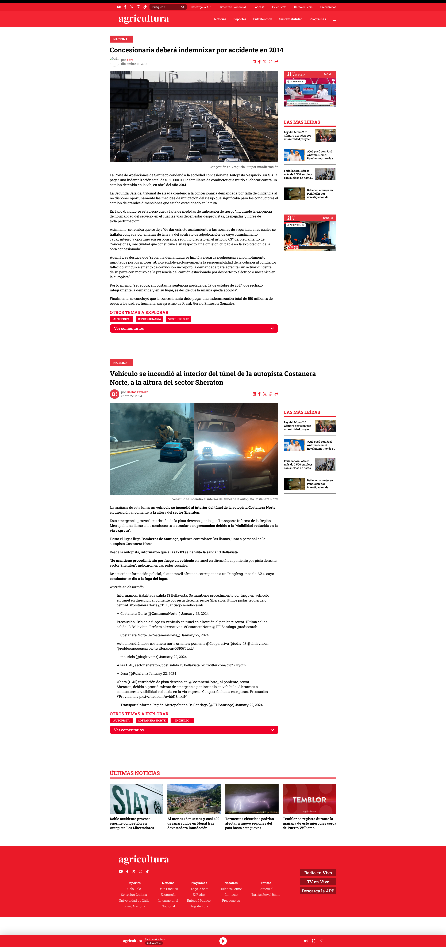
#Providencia (127, 696)
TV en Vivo (279, 7)
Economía (168, 894)
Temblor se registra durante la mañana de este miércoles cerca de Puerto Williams (309, 823)
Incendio (182, 720)
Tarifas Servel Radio (265, 894)
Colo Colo (134, 889)
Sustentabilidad (291, 19)
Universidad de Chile (134, 900)
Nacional (121, 39)
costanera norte (152, 720)
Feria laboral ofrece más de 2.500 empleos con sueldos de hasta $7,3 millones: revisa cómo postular (298, 174)
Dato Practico (168, 889)
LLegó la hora (199, 889)
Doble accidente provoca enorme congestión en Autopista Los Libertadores (132, 823)
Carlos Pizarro (137, 392)
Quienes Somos (231, 889)
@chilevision (257, 643)
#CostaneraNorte (143, 605)
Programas (318, 19)
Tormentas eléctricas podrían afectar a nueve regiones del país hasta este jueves (249, 823)
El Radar (199, 894)
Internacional (168, 900)
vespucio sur (178, 319)
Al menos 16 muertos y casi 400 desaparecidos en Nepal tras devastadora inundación (193, 823)
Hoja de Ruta (199, 906)
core (130, 60)
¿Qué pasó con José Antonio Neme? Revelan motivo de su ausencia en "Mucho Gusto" (321, 155)
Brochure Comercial (233, 7)
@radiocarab (193, 605)
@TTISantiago (170, 605)
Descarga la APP (201, 7)
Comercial (266, 889)
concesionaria (149, 319)
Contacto (231, 894)
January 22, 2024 (195, 613)
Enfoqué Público (199, 900)
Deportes (239, 19)
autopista (121, 319)
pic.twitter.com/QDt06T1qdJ (171, 648)
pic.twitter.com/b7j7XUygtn (223, 665)
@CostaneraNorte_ (204, 681)
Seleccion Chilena (134, 894)
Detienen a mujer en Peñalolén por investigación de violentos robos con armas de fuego (320, 193)
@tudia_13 (238, 643)
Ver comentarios (129, 328)
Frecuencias (328, 7)
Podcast (258, 7)
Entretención (262, 19)
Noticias (220, 19)
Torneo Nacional (134, 906)
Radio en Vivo (303, 7)
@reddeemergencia (132, 648)
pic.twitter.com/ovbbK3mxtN (163, 696)
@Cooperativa (217, 643)
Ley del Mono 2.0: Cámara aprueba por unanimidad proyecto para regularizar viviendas (298, 135)
